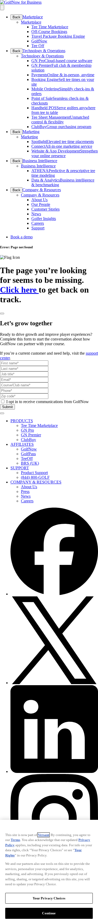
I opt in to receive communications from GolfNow (47, 401)
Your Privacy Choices (49, 898)
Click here (19, 289)
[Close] (2, 313)
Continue (49, 913)
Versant (43, 835)
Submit (7, 407)
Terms (15, 840)
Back (16, 17)
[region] (49, 871)
